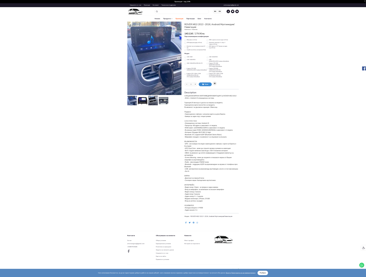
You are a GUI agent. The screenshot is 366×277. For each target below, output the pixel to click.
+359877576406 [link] (132, 247)
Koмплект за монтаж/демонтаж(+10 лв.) (196, 47)
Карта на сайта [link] (161, 256)
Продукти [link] (167, 19)
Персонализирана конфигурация (196, 36)
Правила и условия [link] (162, 259)
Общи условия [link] (161, 240)
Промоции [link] (147, 5)
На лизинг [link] (156, 5)
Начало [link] (157, 19)
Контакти (207, 19)
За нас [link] (129, 240)
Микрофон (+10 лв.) (192, 40)
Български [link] (215, 11)
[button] (132, 100)
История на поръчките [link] (192, 243)
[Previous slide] (130, 58)
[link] (361, 265)
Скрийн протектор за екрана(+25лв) (196, 50)
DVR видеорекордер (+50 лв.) (194, 42)
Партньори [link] (190, 19)
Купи (206, 84)
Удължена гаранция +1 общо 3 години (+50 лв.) (217, 43)
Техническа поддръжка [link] (168, 5)
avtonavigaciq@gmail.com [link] (135, 243)
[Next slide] (178, 58)
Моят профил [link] (189, 240)
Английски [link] (219, 11)
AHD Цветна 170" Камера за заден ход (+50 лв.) (218, 47)
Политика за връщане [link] (163, 247)
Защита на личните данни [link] (165, 250)
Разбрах (263, 273)
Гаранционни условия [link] (163, 243)
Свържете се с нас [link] (135, 5)
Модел (186, 53)
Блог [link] (199, 19)
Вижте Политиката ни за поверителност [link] (241, 273)
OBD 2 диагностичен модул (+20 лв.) (218, 40)
